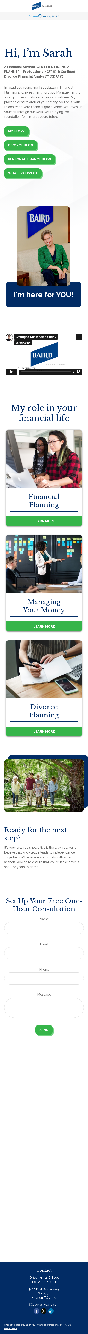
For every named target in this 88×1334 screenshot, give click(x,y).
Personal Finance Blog (29, 159)
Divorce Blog (20, 145)
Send (44, 1030)
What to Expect (22, 173)
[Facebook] (36, 1311)
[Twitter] (43, 1311)
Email (44, 944)
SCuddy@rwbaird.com (44, 1304)
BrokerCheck (10, 1328)
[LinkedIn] (51, 1311)
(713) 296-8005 (48, 1277)
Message (44, 994)
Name (44, 919)
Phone (44, 969)
